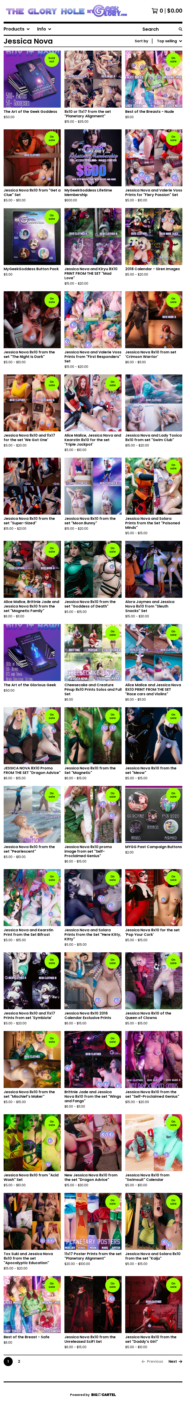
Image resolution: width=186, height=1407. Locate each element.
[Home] (66, 11)
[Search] (180, 29)
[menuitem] (17, 29)
